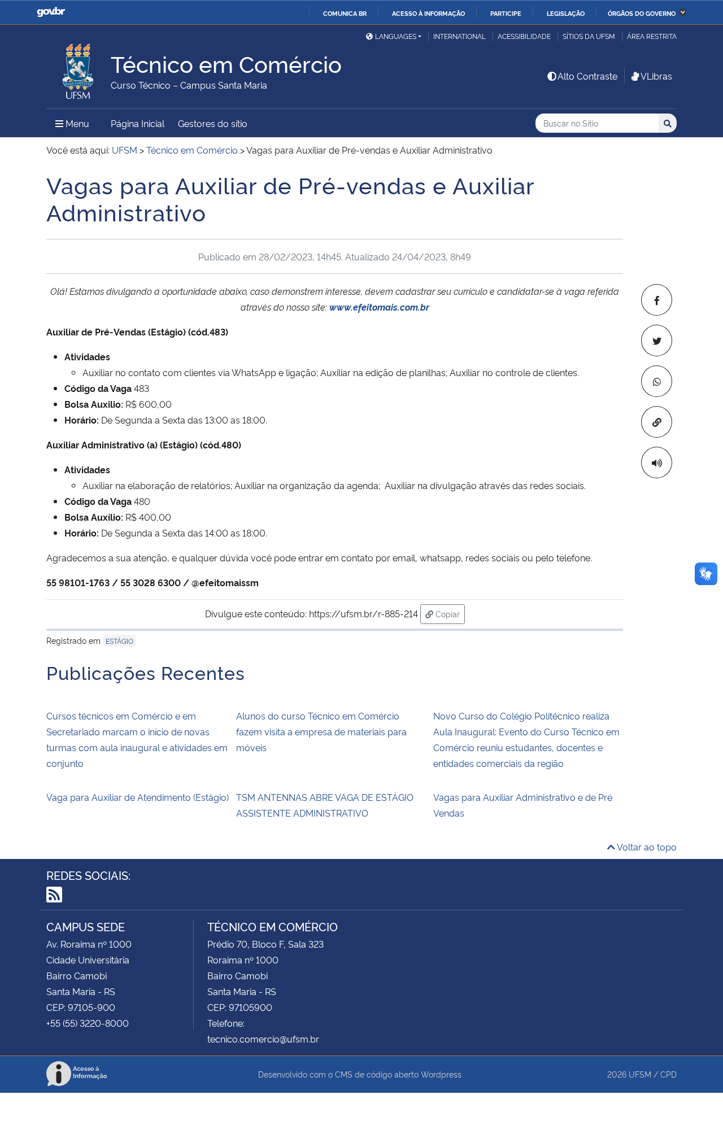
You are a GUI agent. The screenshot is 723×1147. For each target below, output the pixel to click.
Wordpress (441, 1074)
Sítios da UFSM (589, 36)
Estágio (119, 641)
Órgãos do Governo (642, 13)
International (459, 36)
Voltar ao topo (646, 846)
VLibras (656, 75)
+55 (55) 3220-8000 (87, 1023)
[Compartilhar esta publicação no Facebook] (656, 300)
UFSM (640, 1074)
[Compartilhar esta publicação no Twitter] (656, 340)
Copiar (449, 613)
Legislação (566, 13)
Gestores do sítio (212, 123)
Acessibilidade (524, 36)
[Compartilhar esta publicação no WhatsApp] (656, 381)
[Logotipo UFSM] (78, 68)
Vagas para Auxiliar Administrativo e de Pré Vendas (522, 805)
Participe (505, 13)
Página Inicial (137, 123)
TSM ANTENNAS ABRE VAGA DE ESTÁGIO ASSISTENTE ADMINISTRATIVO (324, 805)
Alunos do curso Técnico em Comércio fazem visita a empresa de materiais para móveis (321, 731)
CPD (668, 1074)
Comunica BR (345, 13)
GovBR (51, 12)
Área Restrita (652, 36)
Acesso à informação (428, 13)
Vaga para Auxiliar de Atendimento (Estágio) (137, 797)
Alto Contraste (587, 75)
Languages (395, 36)
